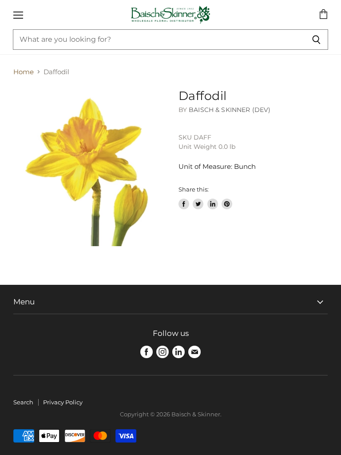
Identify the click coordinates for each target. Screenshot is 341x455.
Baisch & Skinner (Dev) (229, 110)
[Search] (316, 39)
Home (23, 72)
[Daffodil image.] (91, 167)
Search (23, 402)
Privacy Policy (63, 402)
